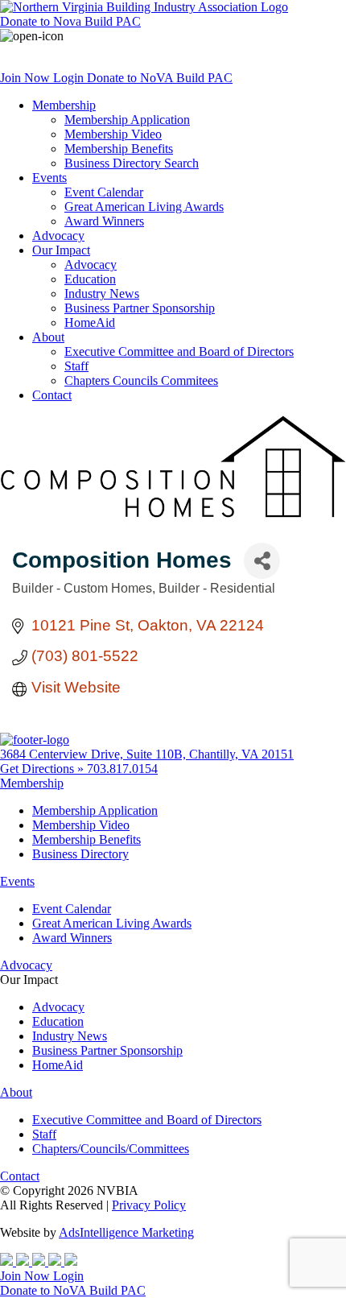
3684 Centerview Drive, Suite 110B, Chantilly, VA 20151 (147, 754)
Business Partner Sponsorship (139, 308)
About (48, 337)
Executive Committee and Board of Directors (179, 351)
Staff (76, 366)
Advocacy (58, 235)
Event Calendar (103, 192)
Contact (52, 395)
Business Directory (80, 854)
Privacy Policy (149, 1205)
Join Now (26, 78)
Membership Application (127, 119)
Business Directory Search (131, 163)
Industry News (101, 293)
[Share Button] (262, 561)
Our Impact (61, 250)
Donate (70, 21)
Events (49, 177)
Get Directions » (43, 768)
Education (90, 279)
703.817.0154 (122, 768)
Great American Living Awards (144, 206)
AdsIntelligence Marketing (126, 1232)
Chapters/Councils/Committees (110, 1148)
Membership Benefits (118, 148)
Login (70, 78)
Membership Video (113, 134)
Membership (64, 105)
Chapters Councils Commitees (141, 380)
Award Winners (104, 221)
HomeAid (89, 322)
